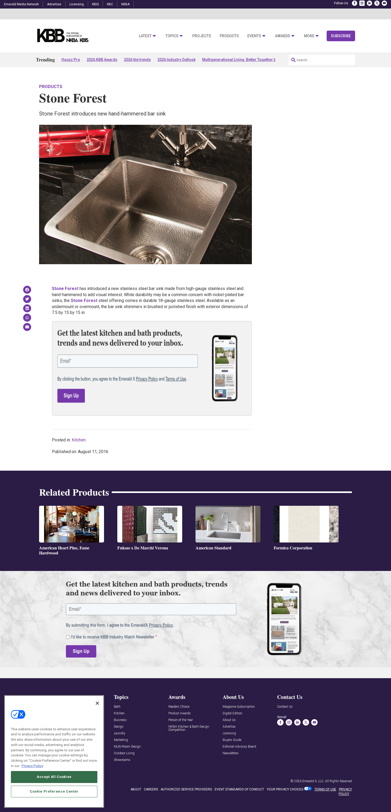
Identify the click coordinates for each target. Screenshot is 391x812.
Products (229, 36)
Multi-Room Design (127, 746)
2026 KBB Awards (102, 59)
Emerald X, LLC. (313, 781)
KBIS (95, 4)
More (309, 36)
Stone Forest (65, 288)
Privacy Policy (32, 766)
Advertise (54, 4)
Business (120, 720)
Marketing (121, 740)
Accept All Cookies (54, 777)
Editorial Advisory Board (239, 746)
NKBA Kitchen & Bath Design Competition (188, 728)
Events (254, 36)
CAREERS (151, 789)
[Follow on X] (377, 3)
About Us (229, 720)
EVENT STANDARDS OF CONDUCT (239, 789)
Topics (171, 36)
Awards (282, 36)
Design (118, 726)
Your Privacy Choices (285, 789)
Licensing (76, 4)
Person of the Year (180, 720)
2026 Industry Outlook (176, 59)
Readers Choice (178, 707)
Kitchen (79, 439)
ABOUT (136, 789)
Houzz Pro (70, 59)
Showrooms (122, 760)
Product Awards (179, 713)
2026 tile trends (137, 59)
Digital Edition (232, 713)
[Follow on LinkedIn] (369, 3)
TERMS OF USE (325, 789)
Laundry (119, 733)
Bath (117, 707)
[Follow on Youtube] (384, 3)
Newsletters (231, 753)
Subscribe (341, 36)
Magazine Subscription (239, 707)
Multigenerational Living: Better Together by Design (246, 59)
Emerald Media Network (21, 4)
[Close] (97, 703)
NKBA (125, 4)
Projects (201, 36)
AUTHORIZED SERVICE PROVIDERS (186, 789)
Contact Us (285, 707)
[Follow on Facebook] (354, 3)
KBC (110, 4)
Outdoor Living (124, 753)
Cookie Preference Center (54, 791)
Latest (145, 36)
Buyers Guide (232, 740)
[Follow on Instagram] (362, 3)
